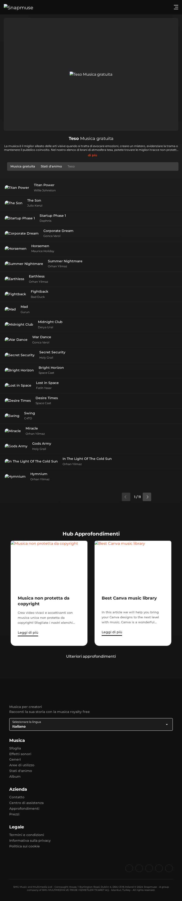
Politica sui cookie (24, 846)
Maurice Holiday (42, 251)
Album (15, 776)
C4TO (28, 418)
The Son (34, 200)
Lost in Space (47, 383)
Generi (15, 759)
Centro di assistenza (26, 803)
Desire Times (47, 398)
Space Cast (46, 372)
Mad (24, 307)
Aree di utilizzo (21, 765)
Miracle (32, 428)
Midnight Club (50, 322)
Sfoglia (15, 748)
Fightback (39, 291)
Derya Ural (45, 327)
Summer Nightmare (65, 261)
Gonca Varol (51, 236)
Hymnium (38, 474)
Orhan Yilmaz (57, 266)
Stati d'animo (20, 771)
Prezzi (14, 814)
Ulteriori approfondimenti (91, 656)
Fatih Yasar (44, 388)
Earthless (37, 276)
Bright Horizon (51, 367)
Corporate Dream (58, 231)
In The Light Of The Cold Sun (87, 459)
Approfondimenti (24, 808)
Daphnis (45, 220)
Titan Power (44, 185)
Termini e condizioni (26, 835)
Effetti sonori (20, 754)
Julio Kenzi (34, 205)
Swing (29, 413)
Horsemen (40, 246)
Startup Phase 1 (53, 215)
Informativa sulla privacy (30, 840)
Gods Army (41, 443)
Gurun (25, 312)
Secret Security (52, 352)
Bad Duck (38, 297)
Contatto (16, 797)
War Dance (41, 337)
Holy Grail (46, 357)
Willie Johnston (45, 190)
